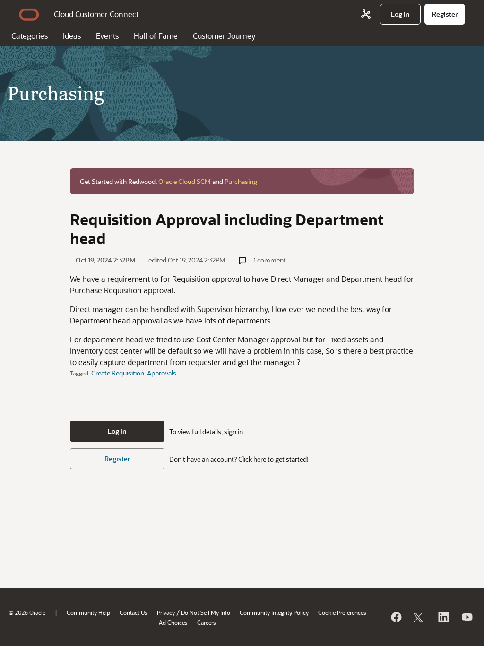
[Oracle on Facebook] (395, 617)
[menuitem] (400, 14)
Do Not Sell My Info (205, 612)
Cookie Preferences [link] (342, 612)
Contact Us (133, 612)
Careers (206, 622)
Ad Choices (173, 622)
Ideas (72, 36)
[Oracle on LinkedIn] (443, 617)
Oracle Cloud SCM (184, 181)
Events (107, 36)
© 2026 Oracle (27, 612)
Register (117, 458)
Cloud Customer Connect (96, 14)
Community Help (88, 612)
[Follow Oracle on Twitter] (419, 617)
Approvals (161, 372)
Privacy (166, 612)
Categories (29, 36)
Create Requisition (117, 372)
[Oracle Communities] (366, 14)
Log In (117, 431)
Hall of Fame (156, 36)
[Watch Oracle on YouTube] (466, 617)
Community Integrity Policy (274, 612)
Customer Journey (224, 36)
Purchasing (241, 181)
